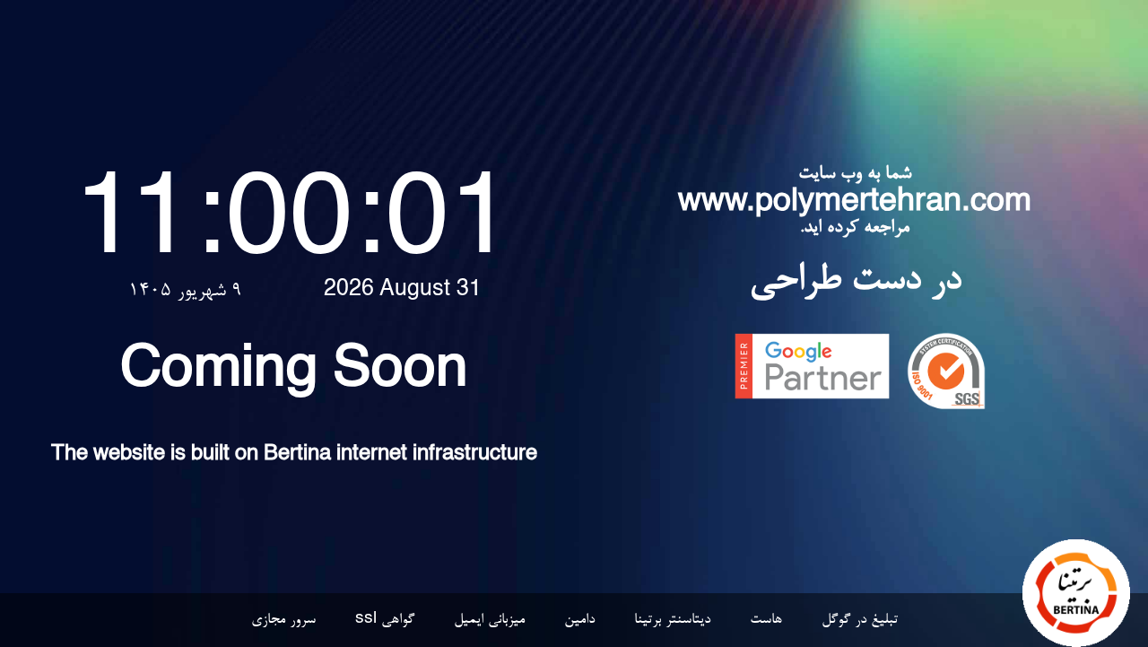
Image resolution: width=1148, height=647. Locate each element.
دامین (579, 620)
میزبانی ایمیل (489, 620)
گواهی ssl (384, 620)
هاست (766, 620)
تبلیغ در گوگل (860, 620)
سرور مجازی (283, 620)
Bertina (297, 456)
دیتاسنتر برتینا (672, 620)
